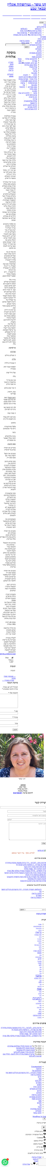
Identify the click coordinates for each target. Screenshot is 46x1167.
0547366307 (17, 793)
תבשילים (39, 49)
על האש (40, 986)
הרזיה (40, 936)
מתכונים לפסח (37, 57)
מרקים (39, 51)
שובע (40, 1009)
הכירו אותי (23, 31)
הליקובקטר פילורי (31, 59)
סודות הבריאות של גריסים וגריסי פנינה (33, 881)
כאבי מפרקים (32, 87)
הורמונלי (22, 87)
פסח (39, 988)
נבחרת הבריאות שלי (35, 35)
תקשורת (40, 1017)
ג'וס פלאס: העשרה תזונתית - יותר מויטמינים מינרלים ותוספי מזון (21, 890)
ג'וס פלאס (24, 29)
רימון (40, 1001)
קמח (40, 995)
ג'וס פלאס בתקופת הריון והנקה (35, 875)
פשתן (40, 991)
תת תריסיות (33, 97)
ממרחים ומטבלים (36, 45)
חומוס (40, 942)
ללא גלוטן (38, 43)
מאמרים (43, 37)
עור (24, 85)
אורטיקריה (33, 95)
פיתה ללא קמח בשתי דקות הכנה (35, 867)
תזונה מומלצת (37, 1015)
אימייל (15, 717)
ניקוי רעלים (38, 978)
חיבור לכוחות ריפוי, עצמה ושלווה (35, 869)
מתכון (39, 975)
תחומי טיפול (25, 43)
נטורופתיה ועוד (22, 33)
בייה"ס (40, 930)
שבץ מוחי (39, 1007)
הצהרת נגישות (37, 1157)
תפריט (42, 22)
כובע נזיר (39, 961)
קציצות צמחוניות (36, 1109)
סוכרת (23, 81)
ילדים (27, 95)
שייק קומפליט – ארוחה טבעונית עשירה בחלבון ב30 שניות (26, 871)
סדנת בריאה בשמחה (20, 35)
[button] (5, 1162)
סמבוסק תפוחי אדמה (10, 677)
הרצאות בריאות (36, 897)
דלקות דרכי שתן (23, 93)
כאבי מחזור (33, 89)
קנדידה (34, 69)
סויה (41, 980)
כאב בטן (34, 73)
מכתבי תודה (42, 39)
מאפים (39, 41)
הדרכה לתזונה (23, 77)
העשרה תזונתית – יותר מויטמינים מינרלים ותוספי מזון (24, 1073)
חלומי (40, 946)
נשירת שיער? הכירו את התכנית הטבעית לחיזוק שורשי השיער (25, 873)
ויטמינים (39, 940)
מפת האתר (38, 1161)
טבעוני (39, 953)
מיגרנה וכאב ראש (31, 81)
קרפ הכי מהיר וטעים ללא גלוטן (24, 1052)
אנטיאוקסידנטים (37, 926)
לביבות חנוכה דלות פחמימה (37, 879)
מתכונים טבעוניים (35, 53)
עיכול (19, 59)
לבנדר (40, 963)
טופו (40, 955)
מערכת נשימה (23, 79)
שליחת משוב (37, 1159)
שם (16, 711)
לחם (40, 965)
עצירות (34, 61)
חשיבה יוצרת (37, 951)
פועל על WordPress (39, 1116)
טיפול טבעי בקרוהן (30, 65)
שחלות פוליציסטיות (30, 101)
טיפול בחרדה (38, 957)
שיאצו (40, 1011)
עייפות (23, 83)
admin (11, 76)
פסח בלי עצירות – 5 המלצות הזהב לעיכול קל (31, 865)
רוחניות (25, 75)
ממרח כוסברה (8, 680)
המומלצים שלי (37, 1071)
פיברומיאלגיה (32, 83)
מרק (41, 973)
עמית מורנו (26, 1164)
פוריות (35, 99)
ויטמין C (40, 938)
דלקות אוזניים (32, 107)
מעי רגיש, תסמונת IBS (29, 63)
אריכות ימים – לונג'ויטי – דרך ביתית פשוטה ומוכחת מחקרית (25, 863)
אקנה (35, 93)
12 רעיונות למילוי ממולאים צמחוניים (19, 1046)
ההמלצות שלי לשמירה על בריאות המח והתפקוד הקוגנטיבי (26, 877)
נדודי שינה (33, 79)
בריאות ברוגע (41, 27)
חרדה (35, 75)
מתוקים (39, 55)
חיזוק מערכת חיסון (31, 109)
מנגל (40, 971)
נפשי (19, 61)
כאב (20, 63)
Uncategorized (36, 1066)
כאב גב (34, 91)
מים (41, 969)
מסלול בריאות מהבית (34, 31)
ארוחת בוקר (39, 928)
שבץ (40, 1005)
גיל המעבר (33, 103)
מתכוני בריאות (24, 41)
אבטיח (40, 924)
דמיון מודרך (38, 935)
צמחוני (40, 993)
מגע (41, 967)
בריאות (39, 932)
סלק (41, 984)
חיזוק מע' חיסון (38, 944)
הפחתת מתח (32, 77)
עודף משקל (33, 67)
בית (45, 25)
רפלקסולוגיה (39, 1003)
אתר (16, 723)
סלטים (39, 47)
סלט (40, 982)
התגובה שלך (13, 693)
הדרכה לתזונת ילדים (30, 105)
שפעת (40, 1013)
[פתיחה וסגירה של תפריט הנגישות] (44, 1119)
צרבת (35, 71)
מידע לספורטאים (36, 33)
